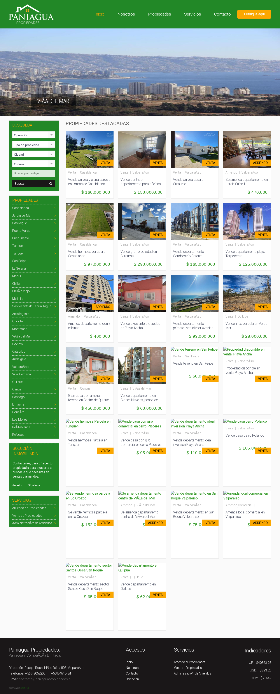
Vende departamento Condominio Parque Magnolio (188, 255)
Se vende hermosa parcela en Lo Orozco (87, 514)
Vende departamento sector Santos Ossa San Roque (88, 586)
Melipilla (17, 298)
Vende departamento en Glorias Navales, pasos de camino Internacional (139, 400)
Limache (18, 404)
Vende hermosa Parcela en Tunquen (87, 442)
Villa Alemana (21, 374)
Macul (16, 276)
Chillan (16, 283)
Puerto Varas (21, 230)
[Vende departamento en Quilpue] (142, 568)
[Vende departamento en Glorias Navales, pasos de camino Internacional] (144, 365)
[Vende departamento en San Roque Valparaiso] (195, 496)
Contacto (222, 14)
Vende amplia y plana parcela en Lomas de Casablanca (89, 181)
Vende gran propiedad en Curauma (139, 253)
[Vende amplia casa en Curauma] (196, 149)
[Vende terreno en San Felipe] (194, 349)
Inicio (99, 14)
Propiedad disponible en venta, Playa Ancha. (243, 370)
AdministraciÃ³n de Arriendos (32, 523)
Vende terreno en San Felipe (193, 363)
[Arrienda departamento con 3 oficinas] (91, 293)
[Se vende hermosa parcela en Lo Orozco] (90, 496)
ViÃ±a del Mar (21, 336)
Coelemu (18, 344)
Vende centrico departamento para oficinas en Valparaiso (141, 183)
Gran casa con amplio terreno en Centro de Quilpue (88, 398)
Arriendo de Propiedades (29, 508)
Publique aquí (254, 14)
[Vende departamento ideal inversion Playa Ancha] (195, 424)
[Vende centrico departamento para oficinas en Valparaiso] (144, 149)
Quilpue (17, 382)
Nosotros (126, 14)
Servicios (192, 14)
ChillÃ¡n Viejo (21, 291)
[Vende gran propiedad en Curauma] (144, 221)
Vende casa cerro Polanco (245, 435)
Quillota (17, 321)
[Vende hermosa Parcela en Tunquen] (90, 424)
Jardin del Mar (22, 215)
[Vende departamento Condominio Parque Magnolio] (196, 221)
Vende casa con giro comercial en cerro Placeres (141, 442)
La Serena (19, 268)
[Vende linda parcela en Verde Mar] (249, 293)
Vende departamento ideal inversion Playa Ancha (192, 442)
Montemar (19, 329)
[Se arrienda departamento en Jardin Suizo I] (249, 149)
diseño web (14, 688)
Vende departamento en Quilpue (138, 586)
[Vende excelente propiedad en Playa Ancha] (144, 293)
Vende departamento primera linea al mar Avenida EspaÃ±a (193, 328)
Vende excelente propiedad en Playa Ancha (140, 326)
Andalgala (19, 359)
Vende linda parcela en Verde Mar (246, 326)
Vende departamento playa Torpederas (245, 253)
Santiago (18, 397)
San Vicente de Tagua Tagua (31, 306)
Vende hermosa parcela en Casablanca (87, 253)
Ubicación (132, 679)
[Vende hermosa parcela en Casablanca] (91, 221)
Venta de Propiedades (27, 515)
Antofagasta (21, 314)
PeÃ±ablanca (21, 427)
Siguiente (34, 485)
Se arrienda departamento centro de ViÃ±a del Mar (139, 514)
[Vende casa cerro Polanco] (245, 421)
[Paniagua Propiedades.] (31, 14)
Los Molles (19, 419)
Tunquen (18, 246)
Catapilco (18, 351)
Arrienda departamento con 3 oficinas (89, 326)
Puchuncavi (20, 238)
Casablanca (20, 208)
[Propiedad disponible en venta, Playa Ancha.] (247, 352)
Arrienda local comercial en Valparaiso (245, 514)
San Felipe (19, 261)
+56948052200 (35, 673)
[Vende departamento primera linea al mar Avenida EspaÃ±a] (196, 293)
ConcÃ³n (18, 412)
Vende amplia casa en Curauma (189, 181)
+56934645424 (61, 673)
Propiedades (159, 14)
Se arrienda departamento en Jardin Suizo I (247, 181)
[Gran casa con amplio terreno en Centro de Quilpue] (91, 365)
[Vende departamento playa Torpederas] (249, 221)
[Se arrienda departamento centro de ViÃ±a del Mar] (142, 496)
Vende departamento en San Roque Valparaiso (194, 514)
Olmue (16, 389)
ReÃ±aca (18, 434)
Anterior (17, 485)
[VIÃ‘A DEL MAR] (140, 72)
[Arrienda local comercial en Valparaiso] (247, 496)
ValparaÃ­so (20, 367)
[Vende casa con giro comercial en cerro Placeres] (142, 424)
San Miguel (19, 223)
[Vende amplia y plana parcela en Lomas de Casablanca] (91, 149)
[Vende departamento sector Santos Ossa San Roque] (90, 568)
